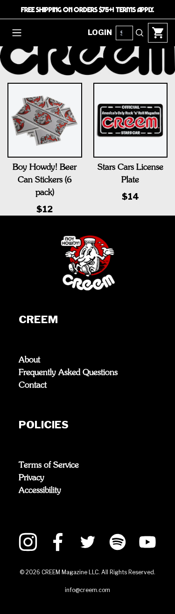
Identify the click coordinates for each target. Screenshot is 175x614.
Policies (44, 424)
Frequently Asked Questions (68, 372)
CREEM (38, 319)
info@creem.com (87, 589)
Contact (33, 385)
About (29, 360)
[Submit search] (139, 32)
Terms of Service (49, 465)
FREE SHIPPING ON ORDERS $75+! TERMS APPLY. (87, 9)
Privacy (31, 478)
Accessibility (40, 490)
